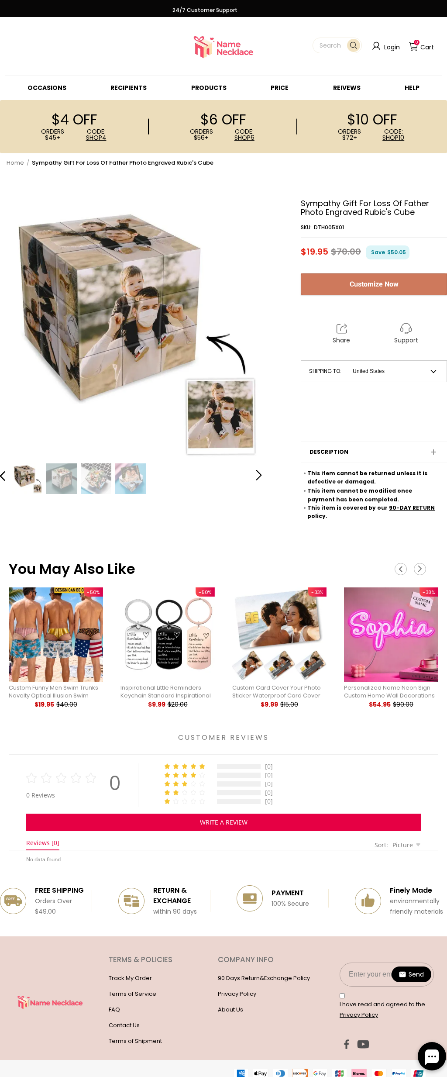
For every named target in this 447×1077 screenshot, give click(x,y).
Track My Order (130, 978)
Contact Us (124, 1025)
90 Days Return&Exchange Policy (264, 978)
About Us (230, 1009)
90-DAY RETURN (412, 507)
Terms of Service (132, 994)
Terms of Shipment (135, 1041)
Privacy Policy (237, 994)
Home (15, 163)
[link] (47, 88)
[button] (337, 45)
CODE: (96, 134)
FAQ (114, 1009)
